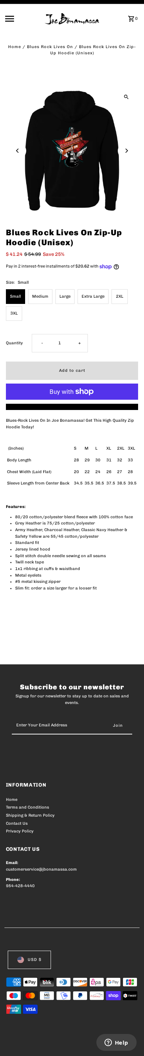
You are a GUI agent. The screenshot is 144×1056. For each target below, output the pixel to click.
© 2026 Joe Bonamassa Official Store (45, 1042)
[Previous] (18, 150)
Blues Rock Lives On (50, 46)
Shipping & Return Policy (30, 815)
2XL (119, 296)
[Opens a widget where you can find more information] (116, 1043)
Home (14, 46)
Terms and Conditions (27, 807)
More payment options (72, 406)
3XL (14, 313)
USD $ (34, 959)
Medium (40, 296)
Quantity (14, 343)
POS (92, 1042)
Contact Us (17, 823)
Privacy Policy (20, 831)
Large (65, 296)
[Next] (126, 150)
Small (15, 296)
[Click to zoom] (126, 96)
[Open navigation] (23, 19)
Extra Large (93, 296)
